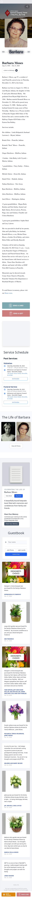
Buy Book (18, 496)
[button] (16, 572)
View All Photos (16, 446)
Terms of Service (21, 890)
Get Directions (15, 379)
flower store (8, 293)
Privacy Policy (11, 890)
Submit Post (16, 554)
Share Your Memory (12, 524)
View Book (9, 496)
